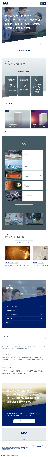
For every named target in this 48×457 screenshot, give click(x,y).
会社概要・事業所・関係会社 (11, 310)
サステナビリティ (9, 318)
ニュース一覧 (42, 338)
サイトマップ (24, 439)
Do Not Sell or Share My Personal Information (38, 446)
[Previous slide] (4, 33)
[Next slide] (14, 33)
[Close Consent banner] (46, 442)
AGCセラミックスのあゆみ (11, 314)
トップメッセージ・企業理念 (11, 306)
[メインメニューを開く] (44, 3)
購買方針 (8, 322)
